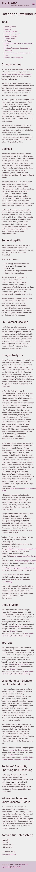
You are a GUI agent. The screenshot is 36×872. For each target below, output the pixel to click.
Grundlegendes (10, 27)
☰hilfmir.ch (23, 864)
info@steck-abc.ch (9, 854)
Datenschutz (16, 867)
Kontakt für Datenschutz (13, 58)
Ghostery (8, 582)
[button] (33, 4)
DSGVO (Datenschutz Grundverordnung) (17, 74)
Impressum (6, 867)
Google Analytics (10, 36)
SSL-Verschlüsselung (12, 34)
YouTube (7, 41)
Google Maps (9, 39)
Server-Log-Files (10, 31)
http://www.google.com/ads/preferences (20, 568)
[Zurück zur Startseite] (15, 4)
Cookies (7, 29)
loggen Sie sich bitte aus (18, 626)
